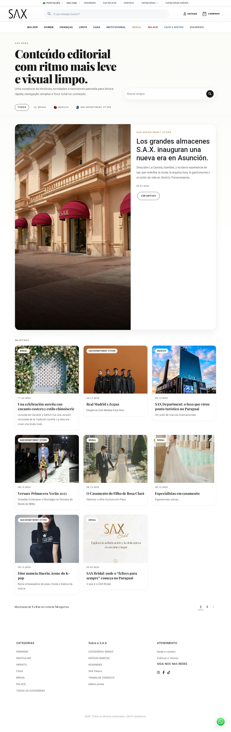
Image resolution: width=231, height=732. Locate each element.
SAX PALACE (109, 2)
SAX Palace (95, 671)
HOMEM (48, 27)
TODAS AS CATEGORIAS (30, 690)
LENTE (83, 27)
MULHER (32, 27)
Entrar (192, 13)
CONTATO (129, 2)
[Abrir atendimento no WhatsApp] (221, 722)
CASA (96, 27)
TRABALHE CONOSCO (101, 677)
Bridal (42, 107)
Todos (22, 107)
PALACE (153, 27)
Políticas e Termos (167, 658)
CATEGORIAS (148, 2)
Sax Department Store (95, 107)
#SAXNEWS (90, 2)
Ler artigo (148, 196)
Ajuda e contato (166, 651)
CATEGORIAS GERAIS (176, 2)
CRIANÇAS (66, 27)
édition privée (96, 684)
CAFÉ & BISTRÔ (174, 27)
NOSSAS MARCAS (99, 658)
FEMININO (22, 651)
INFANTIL (21, 664)
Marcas (63, 107)
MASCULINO (23, 658)
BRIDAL (137, 27)
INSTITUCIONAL (116, 27)
